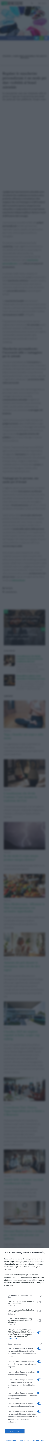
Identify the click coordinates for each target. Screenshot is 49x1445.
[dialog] (24, 1346)
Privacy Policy (38, 1440)
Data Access (24, 1440)
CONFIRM (14, 1431)
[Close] (44, 1252)
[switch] (39, 1302)
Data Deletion (10, 1440)
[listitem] (24, 1296)
